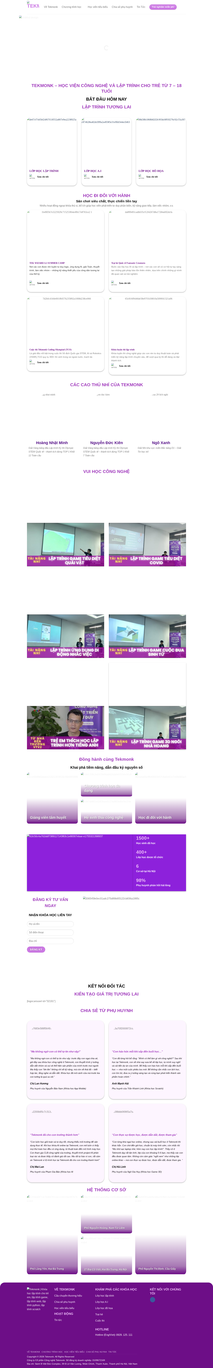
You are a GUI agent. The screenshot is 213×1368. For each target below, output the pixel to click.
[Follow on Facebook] (152, 1299)
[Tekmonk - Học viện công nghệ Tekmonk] (33, 7)
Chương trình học (71, 7)
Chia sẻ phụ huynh (122, 7)
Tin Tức (141, 7)
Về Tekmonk (51, 7)
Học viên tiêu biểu (98, 7)
